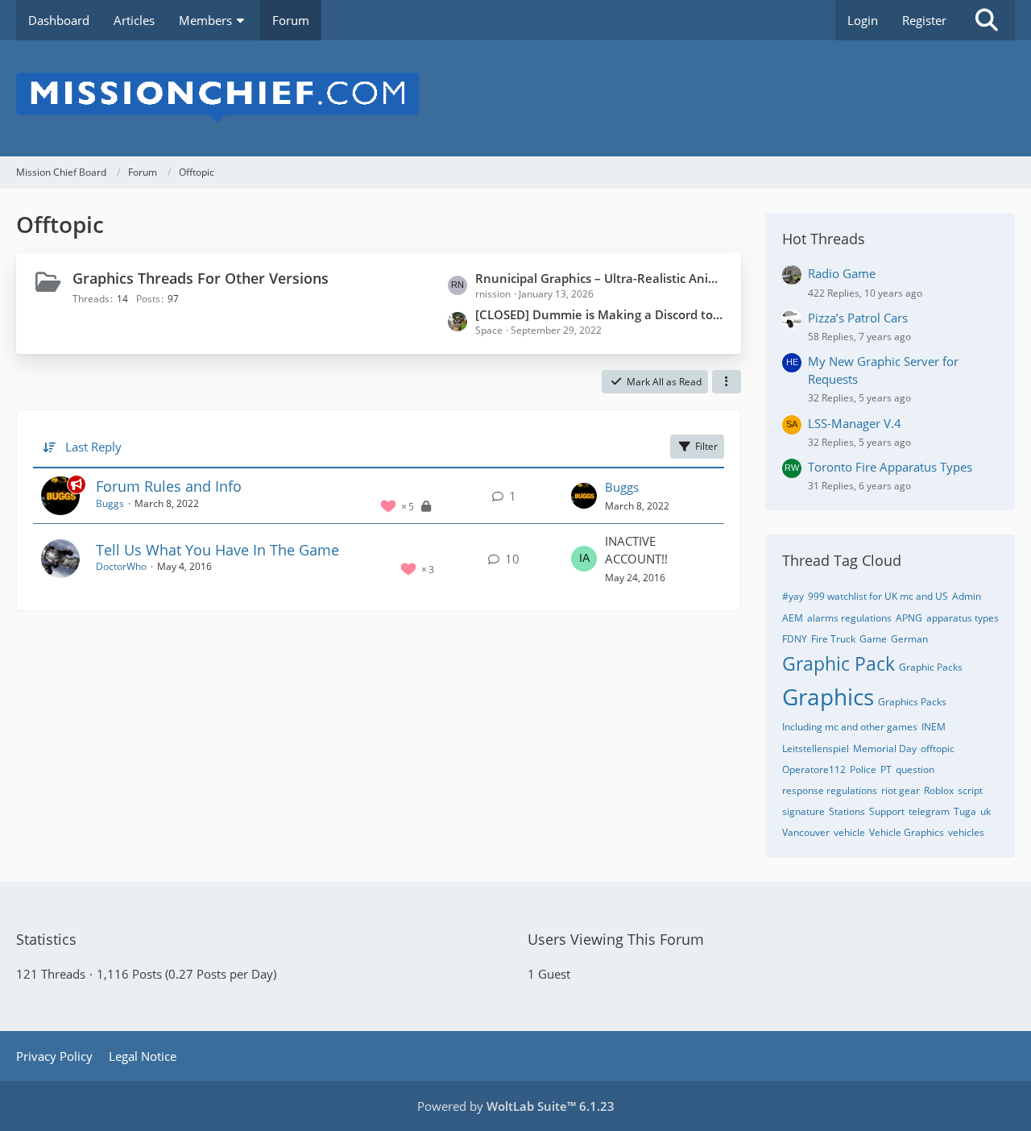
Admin (966, 596)
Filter (706, 446)
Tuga (965, 811)
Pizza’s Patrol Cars (858, 318)
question (915, 769)
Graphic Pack (838, 663)
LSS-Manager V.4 (854, 423)
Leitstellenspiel (815, 748)
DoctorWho (121, 566)
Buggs (110, 503)
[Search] (987, 20)
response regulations (829, 790)
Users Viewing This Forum (616, 939)
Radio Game (842, 273)
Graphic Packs (931, 667)
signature (803, 811)
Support (887, 811)
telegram (929, 811)
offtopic (937, 748)
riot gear (900, 790)
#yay (793, 596)
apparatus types (962, 618)
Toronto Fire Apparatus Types (890, 467)
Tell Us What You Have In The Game (217, 549)
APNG (909, 618)
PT (886, 769)
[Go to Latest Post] (584, 496)
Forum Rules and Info (169, 486)
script (970, 790)
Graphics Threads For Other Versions (200, 278)
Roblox (939, 790)
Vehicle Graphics (906, 832)
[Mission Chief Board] (515, 98)
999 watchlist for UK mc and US (878, 596)
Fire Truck (833, 639)
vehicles (966, 832)
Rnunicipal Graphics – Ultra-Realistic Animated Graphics (600, 278)
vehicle (849, 832)
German (909, 639)
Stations (847, 811)
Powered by (516, 1106)
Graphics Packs (912, 702)
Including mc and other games (849, 727)
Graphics (828, 696)
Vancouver (806, 832)
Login (862, 20)
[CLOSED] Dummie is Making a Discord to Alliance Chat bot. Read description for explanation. (600, 314)
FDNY (794, 639)
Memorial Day (885, 748)
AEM (792, 618)
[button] (726, 382)
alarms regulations (849, 618)
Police (863, 769)
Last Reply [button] (93, 447)
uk (985, 811)
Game (873, 639)
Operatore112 (814, 769)
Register (924, 20)
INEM (933, 727)
